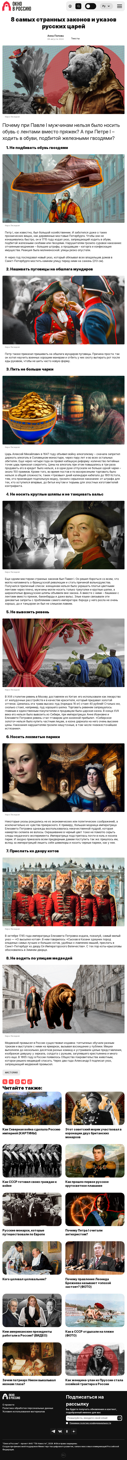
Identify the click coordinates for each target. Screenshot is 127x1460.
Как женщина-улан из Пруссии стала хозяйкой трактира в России (94, 1382)
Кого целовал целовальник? (24, 1279)
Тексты (75, 38)
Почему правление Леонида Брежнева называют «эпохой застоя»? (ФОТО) (88, 1283)
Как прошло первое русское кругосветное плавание (87, 1184)
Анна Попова (55, 35)
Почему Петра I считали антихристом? (84, 1232)
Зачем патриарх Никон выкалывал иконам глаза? (29, 1382)
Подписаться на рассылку (85, 1400)
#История (11, 1072)
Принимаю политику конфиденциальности (90, 1423)
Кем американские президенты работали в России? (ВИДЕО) (27, 1333)
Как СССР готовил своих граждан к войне (29, 1184)
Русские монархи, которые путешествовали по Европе (23, 1232)
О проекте (8, 1404)
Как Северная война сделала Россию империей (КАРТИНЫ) (31, 1131)
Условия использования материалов (23, 1411)
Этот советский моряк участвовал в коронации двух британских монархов (93, 1133)
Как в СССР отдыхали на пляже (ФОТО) (89, 1333)
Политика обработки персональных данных (27, 1408)
